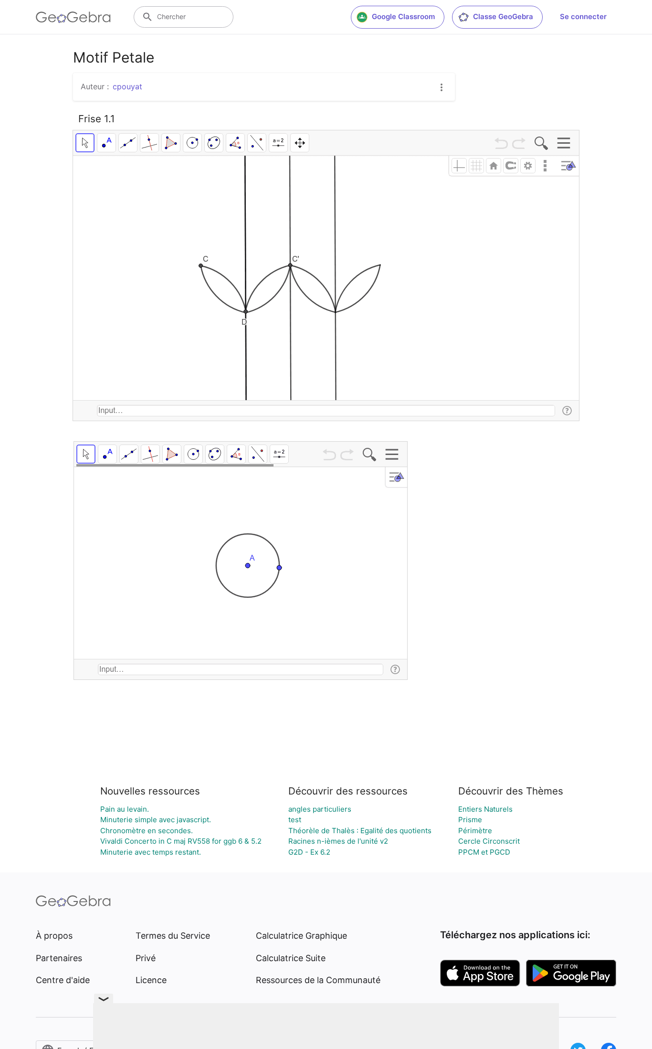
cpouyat (127, 86)
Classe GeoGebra (503, 16)
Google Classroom (403, 16)
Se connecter (583, 16)
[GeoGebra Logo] (73, 17)
